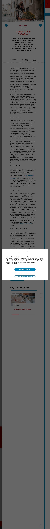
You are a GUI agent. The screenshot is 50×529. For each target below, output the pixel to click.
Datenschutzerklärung (11, 263)
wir (38, 258)
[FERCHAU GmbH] (25, 252)
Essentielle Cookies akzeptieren (25, 273)
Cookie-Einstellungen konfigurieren (25, 276)
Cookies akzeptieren (25, 269)
